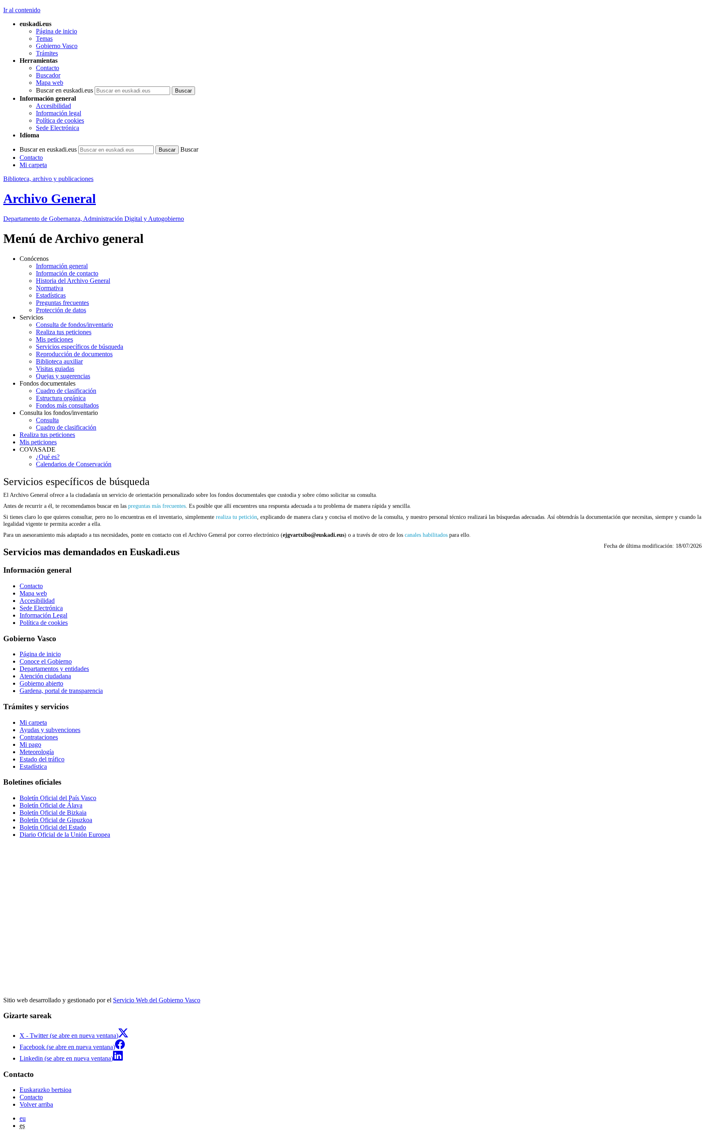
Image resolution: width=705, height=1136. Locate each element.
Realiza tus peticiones (63, 332)
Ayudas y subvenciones (50, 729)
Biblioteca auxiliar (59, 361)
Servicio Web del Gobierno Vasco (156, 1000)
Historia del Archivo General (73, 280)
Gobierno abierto (41, 683)
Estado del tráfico (42, 759)
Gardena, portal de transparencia (61, 690)
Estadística (33, 766)
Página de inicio (56, 31)
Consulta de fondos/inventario (74, 324)
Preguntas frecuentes (62, 302)
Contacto (47, 67)
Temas (44, 38)
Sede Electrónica (57, 127)
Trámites (47, 53)
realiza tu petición (236, 517)
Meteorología (37, 751)
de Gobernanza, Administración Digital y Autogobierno (93, 218)
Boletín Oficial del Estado (53, 827)
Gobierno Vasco (57, 45)
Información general (62, 265)
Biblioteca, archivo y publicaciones (48, 178)
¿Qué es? (48, 456)
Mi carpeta (33, 164)
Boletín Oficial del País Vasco (58, 797)
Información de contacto (67, 273)
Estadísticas (51, 295)
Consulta (47, 420)
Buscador (48, 75)
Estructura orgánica (61, 398)
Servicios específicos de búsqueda (79, 346)
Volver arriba (36, 1104)
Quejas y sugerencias (63, 376)
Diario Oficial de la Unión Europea (65, 834)
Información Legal (43, 615)
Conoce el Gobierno (46, 661)
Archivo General (49, 198)
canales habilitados (427, 535)
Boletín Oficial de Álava (51, 805)
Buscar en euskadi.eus (64, 90)
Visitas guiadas (55, 368)
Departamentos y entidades (54, 668)
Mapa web (49, 82)
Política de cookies (60, 120)
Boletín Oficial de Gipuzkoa (56, 819)
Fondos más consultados (67, 405)
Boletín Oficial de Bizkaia (53, 812)
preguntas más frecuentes (157, 506)
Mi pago (30, 744)
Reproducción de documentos (74, 354)
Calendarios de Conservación (73, 464)
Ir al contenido (21, 10)
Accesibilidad (53, 105)
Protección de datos (61, 310)
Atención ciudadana (45, 676)
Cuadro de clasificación (66, 390)
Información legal (58, 113)
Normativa (49, 288)
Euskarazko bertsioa (45, 1089)
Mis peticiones (54, 339)
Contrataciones (39, 737)
